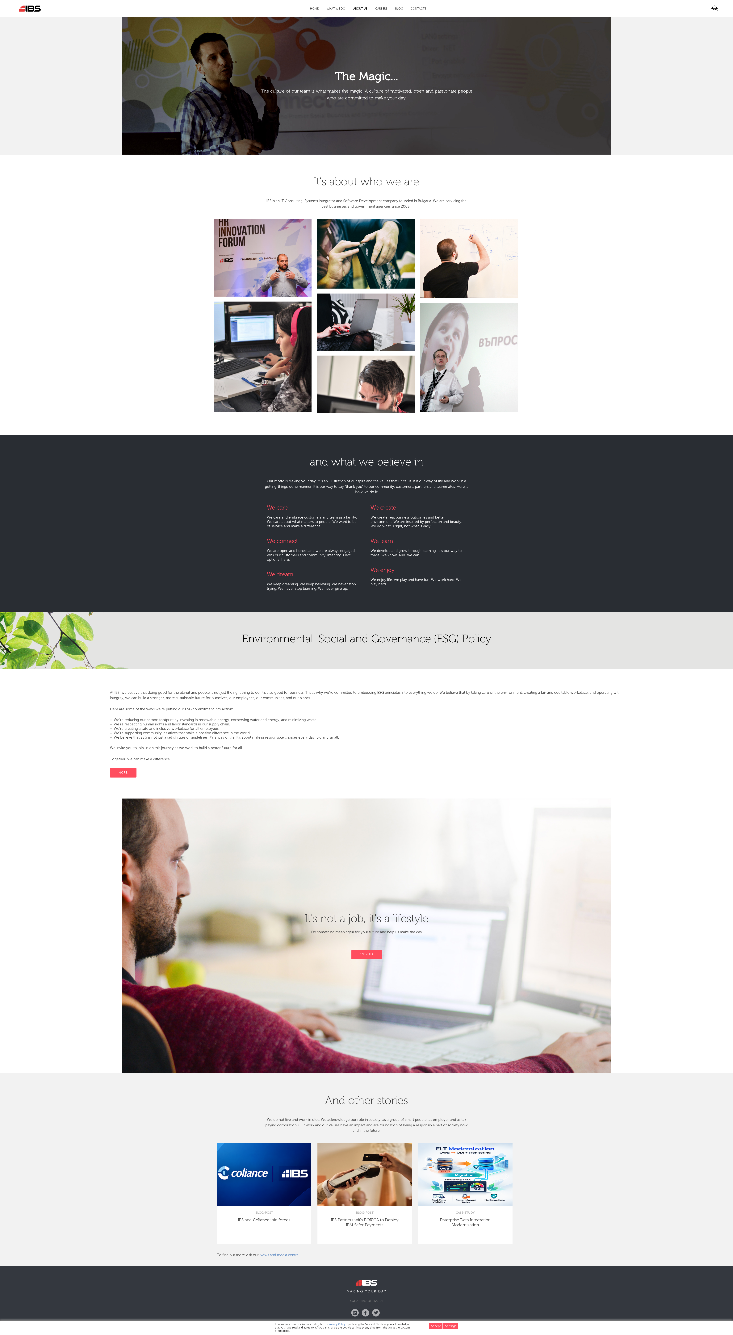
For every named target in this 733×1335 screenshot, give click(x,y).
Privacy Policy (337, 1324)
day (382, 1291)
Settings (450, 1326)
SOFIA (354, 1301)
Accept (436, 1326)
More (123, 772)
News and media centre (279, 1255)
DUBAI (378, 1301)
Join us (366, 954)
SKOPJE (366, 1301)
